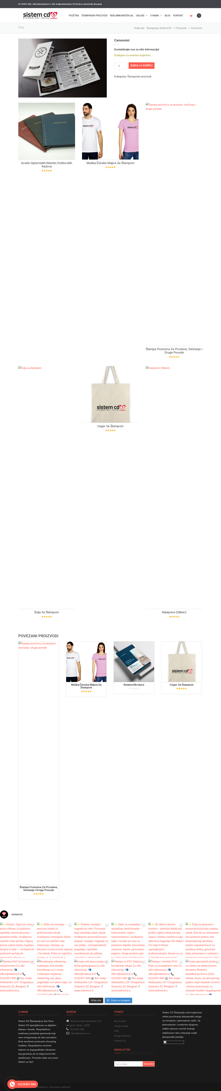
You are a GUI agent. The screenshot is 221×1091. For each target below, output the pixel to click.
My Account (120, 1021)
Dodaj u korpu (142, 65)
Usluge (140, 15)
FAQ (116, 1031)
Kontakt (178, 15)
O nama (154, 15)
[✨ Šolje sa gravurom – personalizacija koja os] (203, 940)
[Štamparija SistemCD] (40, 15)
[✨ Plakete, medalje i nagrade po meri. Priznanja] (92, 940)
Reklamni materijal (121, 15)
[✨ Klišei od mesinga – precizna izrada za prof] (54, 940)
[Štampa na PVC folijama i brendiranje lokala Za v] (129, 977)
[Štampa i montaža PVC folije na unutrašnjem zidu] (166, 977)
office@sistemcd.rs (80, 1033)
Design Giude (121, 1026)
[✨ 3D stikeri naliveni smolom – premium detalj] (166, 940)
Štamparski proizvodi (94, 15)
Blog (168, 15)
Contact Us (120, 1040)
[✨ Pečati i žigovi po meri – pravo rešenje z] (17, 940)
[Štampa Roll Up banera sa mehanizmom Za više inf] (17, 977)
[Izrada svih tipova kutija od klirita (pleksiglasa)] (92, 977)
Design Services (122, 1035)
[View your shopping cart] (192, 16)
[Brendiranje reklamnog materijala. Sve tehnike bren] (54, 977)
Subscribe (149, 1063)
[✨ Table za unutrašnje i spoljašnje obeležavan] (129, 940)
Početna (74, 15)
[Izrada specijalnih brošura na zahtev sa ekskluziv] (203, 977)
